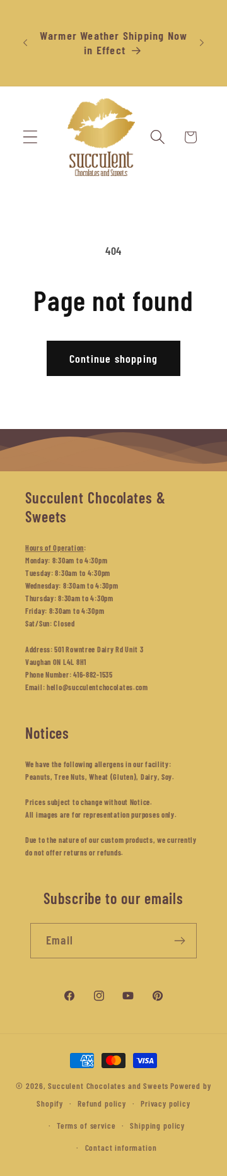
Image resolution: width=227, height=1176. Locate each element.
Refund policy (102, 1103)
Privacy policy (165, 1103)
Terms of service (86, 1125)
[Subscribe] (179, 940)
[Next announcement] (202, 43)
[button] (30, 137)
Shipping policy (157, 1125)
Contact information (121, 1148)
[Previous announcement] (25, 43)
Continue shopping (113, 358)
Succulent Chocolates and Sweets (108, 1086)
